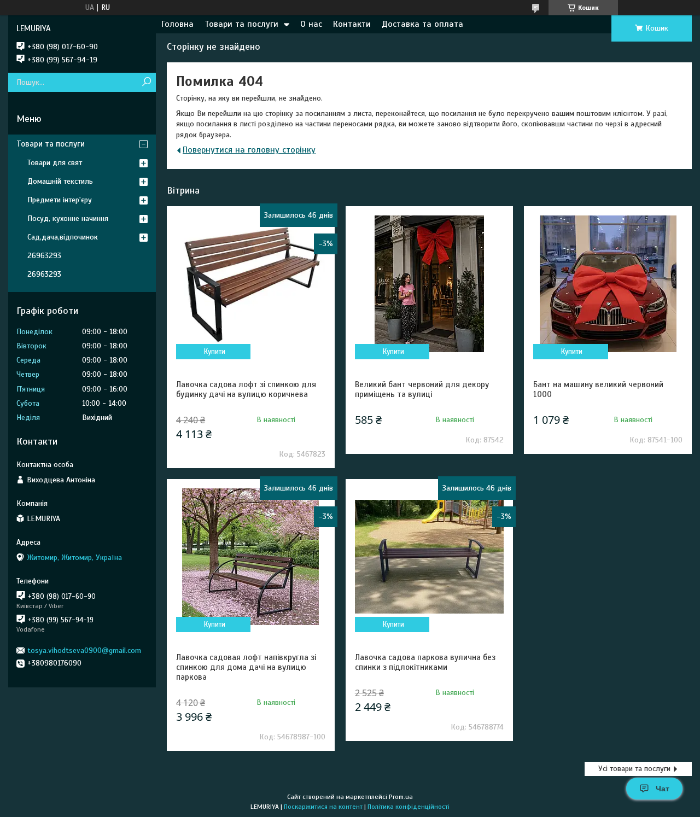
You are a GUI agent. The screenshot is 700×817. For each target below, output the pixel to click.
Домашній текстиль (60, 181)
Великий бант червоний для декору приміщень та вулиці (422, 389)
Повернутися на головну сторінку (249, 149)
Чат (662, 788)
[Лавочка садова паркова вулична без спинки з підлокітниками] (429, 556)
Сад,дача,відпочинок (62, 237)
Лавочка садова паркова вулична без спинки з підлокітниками (425, 662)
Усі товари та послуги (634, 768)
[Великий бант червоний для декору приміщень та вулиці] (429, 283)
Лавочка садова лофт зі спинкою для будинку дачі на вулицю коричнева (246, 389)
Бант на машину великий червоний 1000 (598, 389)
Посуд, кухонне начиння (67, 218)
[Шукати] (146, 82)
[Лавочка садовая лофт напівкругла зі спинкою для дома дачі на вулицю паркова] (250, 556)
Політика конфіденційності (409, 806)
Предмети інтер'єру (59, 200)
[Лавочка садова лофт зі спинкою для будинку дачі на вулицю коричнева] (250, 283)
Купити (214, 351)
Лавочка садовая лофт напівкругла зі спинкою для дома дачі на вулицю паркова (246, 667)
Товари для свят (54, 162)
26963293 (44, 255)
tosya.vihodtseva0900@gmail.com (84, 650)
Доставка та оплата (422, 24)
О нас (311, 24)
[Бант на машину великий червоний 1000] (607, 283)
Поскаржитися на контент (323, 806)
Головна (177, 24)
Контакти (352, 24)
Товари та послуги (241, 24)
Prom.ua (401, 797)
